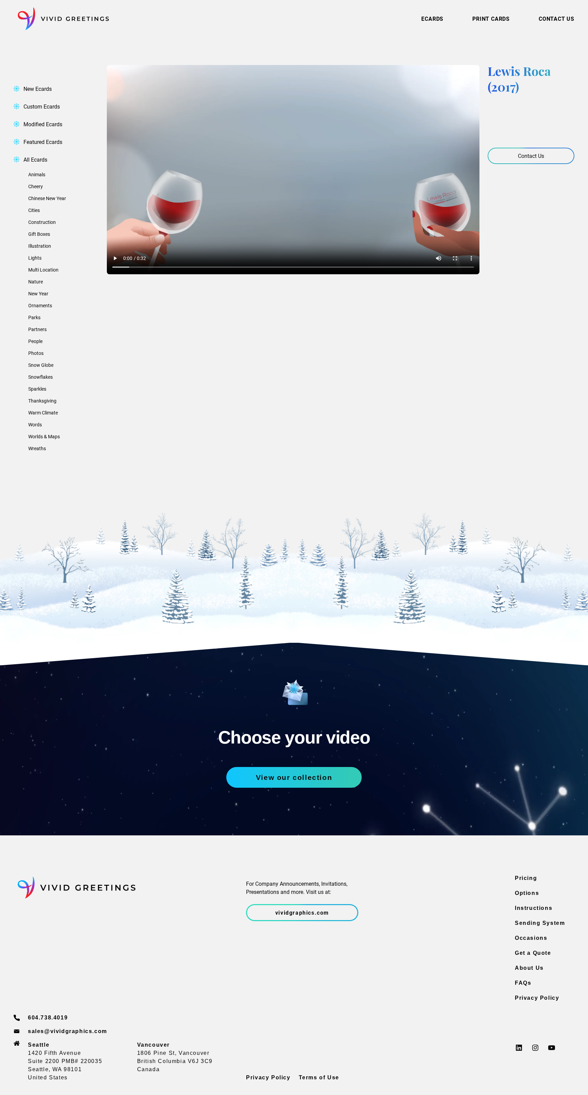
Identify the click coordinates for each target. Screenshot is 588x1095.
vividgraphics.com (302, 912)
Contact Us (531, 155)
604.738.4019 (48, 1017)
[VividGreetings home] (61, 19)
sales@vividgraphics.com (67, 1031)
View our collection (294, 777)
